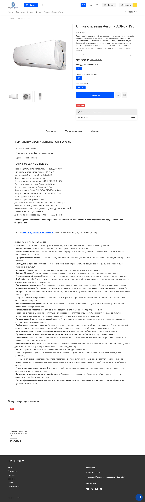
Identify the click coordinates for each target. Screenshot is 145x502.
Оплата (47, 12)
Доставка (39, 12)
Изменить (106, 112)
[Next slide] (69, 56)
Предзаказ (95, 95)
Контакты (30, 12)
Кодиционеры (24, 18)
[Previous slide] (11, 56)
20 (79, 68)
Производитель (82, 84)
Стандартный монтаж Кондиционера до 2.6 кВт (19, 433)
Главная (11, 18)
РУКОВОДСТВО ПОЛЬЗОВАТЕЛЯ (37, 232)
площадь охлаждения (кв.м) (87, 65)
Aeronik (81, 87)
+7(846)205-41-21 (130, 12)
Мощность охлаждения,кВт (87, 74)
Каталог (33, 5)
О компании (20, 12)
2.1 (79, 78)
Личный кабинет (58, 12)
